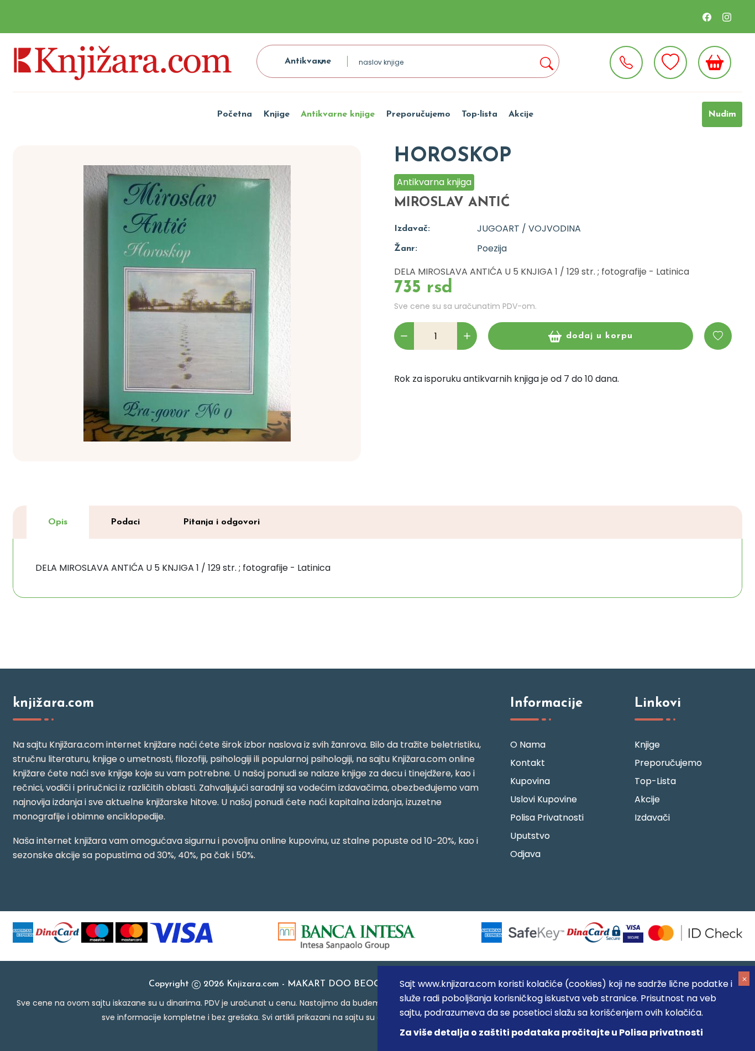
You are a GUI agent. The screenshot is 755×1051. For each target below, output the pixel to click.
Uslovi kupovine (543, 799)
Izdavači (652, 817)
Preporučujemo (418, 114)
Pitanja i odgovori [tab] (221, 522)
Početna (234, 114)
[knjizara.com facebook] (706, 16)
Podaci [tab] (125, 522)
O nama (528, 744)
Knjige (276, 114)
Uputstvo (530, 835)
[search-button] (546, 61)
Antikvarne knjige (338, 114)
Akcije (520, 114)
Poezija (492, 248)
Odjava (525, 854)
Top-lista (479, 114)
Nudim (722, 114)
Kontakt (527, 762)
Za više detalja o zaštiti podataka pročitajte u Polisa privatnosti (551, 1032)
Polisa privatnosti (547, 817)
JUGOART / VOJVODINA (529, 228)
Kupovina (530, 781)
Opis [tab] (57, 522)
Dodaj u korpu (599, 336)
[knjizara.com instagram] (726, 16)
